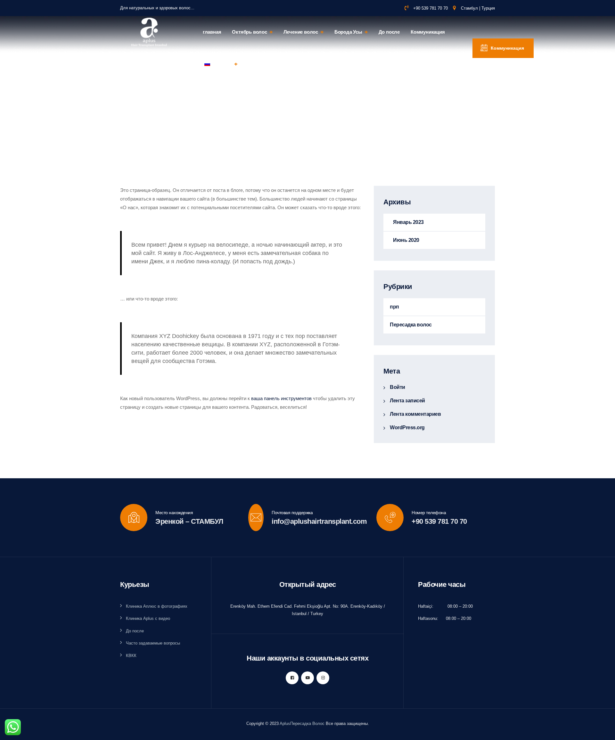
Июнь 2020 (406, 240)
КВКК (131, 655)
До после (389, 32)
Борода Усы (348, 32)
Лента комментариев (415, 414)
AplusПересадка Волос (302, 723)
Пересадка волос (411, 324)
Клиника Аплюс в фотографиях (156, 606)
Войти (397, 387)
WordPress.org (407, 427)
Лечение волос (300, 32)
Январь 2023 (408, 222)
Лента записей (407, 400)
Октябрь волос (249, 32)
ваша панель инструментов (281, 398)
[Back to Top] (601, 729)
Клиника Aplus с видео (148, 618)
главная (212, 32)
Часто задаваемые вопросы (153, 643)
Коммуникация (428, 32)
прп (394, 306)
